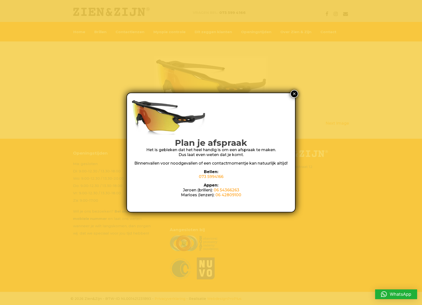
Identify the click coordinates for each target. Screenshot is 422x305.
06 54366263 (226, 190)
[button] (396, 294)
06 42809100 (228, 195)
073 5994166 (211, 176)
